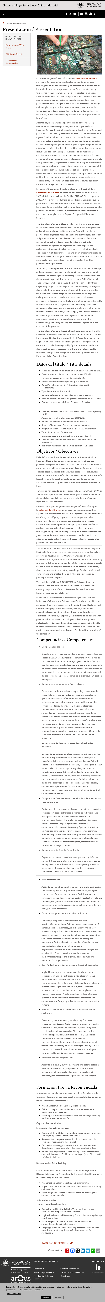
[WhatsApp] (93, 1250)
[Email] (98, 1250)
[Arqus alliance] (20, 1279)
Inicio (4, 23)
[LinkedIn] (83, 1250)
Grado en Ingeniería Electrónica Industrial (30, 5)
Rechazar (58, 1297)
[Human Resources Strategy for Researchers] (98, 1268)
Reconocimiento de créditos (72, 1272)
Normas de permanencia (44, 1272)
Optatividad (65, 1276)
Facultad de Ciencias (55, 1243)
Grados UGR (39, 1268)
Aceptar (46, 1297)
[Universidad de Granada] (89, 5)
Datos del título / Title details (15, 46)
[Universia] (98, 1261)
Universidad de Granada (85, 78)
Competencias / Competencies (12, 61)
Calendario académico (69, 1268)
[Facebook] (72, 1250)
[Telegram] (88, 1250)
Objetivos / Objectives (15, 54)
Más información (14, 1293)
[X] (78, 1250)
